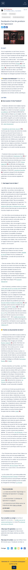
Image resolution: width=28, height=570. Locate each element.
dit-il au (14, 465)
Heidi (9, 361)
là (1, 116)
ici (14, 114)
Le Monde (19, 482)
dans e (17, 505)
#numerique (12, 14)
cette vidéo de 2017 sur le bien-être (10, 288)
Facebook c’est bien (9, 511)
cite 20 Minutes (18, 432)
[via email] (18, 548)
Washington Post (18, 156)
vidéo (17, 411)
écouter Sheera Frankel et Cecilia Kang (12, 302)
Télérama (4, 325)
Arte (12, 500)
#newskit (4, 14)
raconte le (19, 170)
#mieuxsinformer (6, 17)
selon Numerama (8, 124)
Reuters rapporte (6, 343)
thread (18, 63)
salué (5, 306)
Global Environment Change (10, 476)
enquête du (11, 129)
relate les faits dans (13, 206)
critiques (13, 306)
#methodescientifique (18, 17)
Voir (14, 567)
